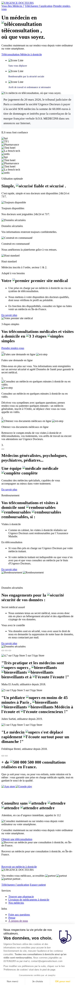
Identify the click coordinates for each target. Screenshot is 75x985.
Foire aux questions (19, 914)
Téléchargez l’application (38, 6)
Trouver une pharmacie (21, 896)
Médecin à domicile (31, 54)
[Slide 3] (9, 650)
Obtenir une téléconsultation (16, 839)
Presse (11, 917)
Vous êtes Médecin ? (12, 6)
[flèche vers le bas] (2, 449)
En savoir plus (9, 315)
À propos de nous (18, 920)
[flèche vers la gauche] (2, 755)
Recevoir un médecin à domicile (19, 866)
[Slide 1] (2, 650)
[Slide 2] (6, 650)
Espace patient (38, 884)
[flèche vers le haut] (2, 352)
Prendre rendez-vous (12, 348)
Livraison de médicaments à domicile (28, 899)
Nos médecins (16, 902)
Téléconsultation (10, 54)
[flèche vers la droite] (6, 755)
